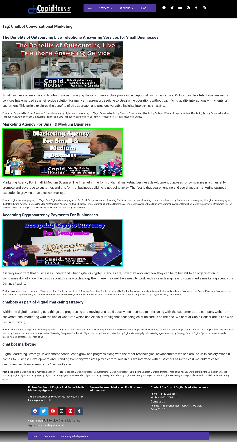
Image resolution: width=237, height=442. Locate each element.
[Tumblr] (196, 8)
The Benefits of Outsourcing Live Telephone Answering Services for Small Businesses (80, 37)
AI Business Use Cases (22, 113)
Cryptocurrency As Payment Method (36, 294)
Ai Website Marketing (127, 329)
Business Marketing (109, 113)
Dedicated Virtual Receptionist (170, 113)
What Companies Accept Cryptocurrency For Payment (155, 294)
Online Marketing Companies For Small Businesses (36, 207)
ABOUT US (125, 8)
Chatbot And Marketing (170, 329)
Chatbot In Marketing (130, 372)
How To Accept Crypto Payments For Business (104, 294)
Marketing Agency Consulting (177, 204)
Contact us (49, 436)
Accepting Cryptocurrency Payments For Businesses (50, 215)
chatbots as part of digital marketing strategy (43, 302)
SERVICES (104, 8)
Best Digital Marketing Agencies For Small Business (71, 200)
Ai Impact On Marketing (77, 329)
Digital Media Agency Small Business (144, 204)
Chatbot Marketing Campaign (56, 333)
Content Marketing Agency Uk (192, 200)
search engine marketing (74, 207)
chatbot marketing (20, 329)
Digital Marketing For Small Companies (106, 204)
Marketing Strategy (176, 333)
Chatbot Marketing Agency (174, 372)
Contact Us (158, 401)
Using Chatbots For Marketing (28, 337)
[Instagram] (204, 8)
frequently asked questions (74, 436)
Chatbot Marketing (151, 372)
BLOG (143, 8)
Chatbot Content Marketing (196, 329)
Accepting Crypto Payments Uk (105, 291)
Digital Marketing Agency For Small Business (64, 204)
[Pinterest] (188, 8)
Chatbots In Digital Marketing (86, 333)
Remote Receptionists (103, 116)
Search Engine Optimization (200, 333)
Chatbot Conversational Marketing (137, 113)
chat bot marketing (19, 344)
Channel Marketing (106, 200)
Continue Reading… (153, 105)
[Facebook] (164, 8)
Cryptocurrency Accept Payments (198, 291)
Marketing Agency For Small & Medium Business (46, 124)
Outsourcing (39, 116)
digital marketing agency (77, 113)
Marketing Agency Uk (203, 204)
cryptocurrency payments (24, 291)
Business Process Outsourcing (49, 113)
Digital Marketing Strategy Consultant (144, 375)
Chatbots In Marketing (112, 333)
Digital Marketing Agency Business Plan (205, 113)
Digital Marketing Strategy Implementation (184, 375)
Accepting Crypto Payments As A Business (68, 291)
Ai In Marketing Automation (102, 329)
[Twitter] (172, 8)
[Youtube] (180, 8)
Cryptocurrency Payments (67, 294)
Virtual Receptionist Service (128, 116)
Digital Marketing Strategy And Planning (104, 375)
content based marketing (164, 200)
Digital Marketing (132, 333)
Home (90, 8)
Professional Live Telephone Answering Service (69, 116)
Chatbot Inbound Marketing (27, 333)
